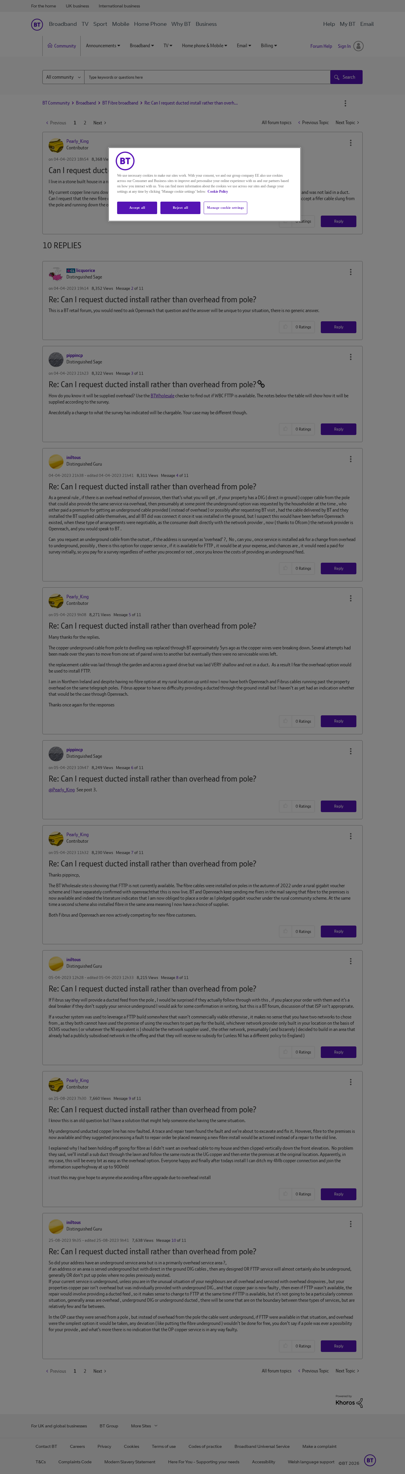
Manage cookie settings (225, 207)
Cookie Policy (218, 191)
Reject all (180, 207)
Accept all (137, 207)
